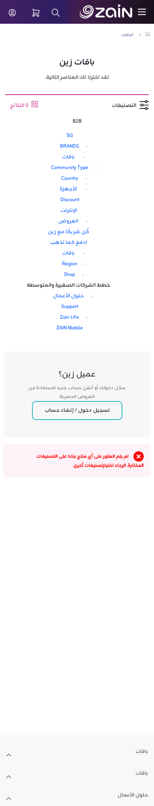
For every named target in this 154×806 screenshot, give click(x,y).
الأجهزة (68, 189)
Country (69, 178)
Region (69, 264)
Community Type (69, 167)
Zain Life (69, 317)
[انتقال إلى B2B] (114, 12)
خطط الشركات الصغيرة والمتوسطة (68, 285)
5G (70, 135)
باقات (68, 157)
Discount (69, 200)
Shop (69, 274)
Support (69, 306)
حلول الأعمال (68, 296)
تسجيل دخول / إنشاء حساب (77, 410)
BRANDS (69, 146)
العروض (68, 221)
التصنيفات (125, 105)
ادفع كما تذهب (68, 242)
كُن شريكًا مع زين (68, 232)
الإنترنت (68, 210)
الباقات (127, 35)
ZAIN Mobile (69, 328)
